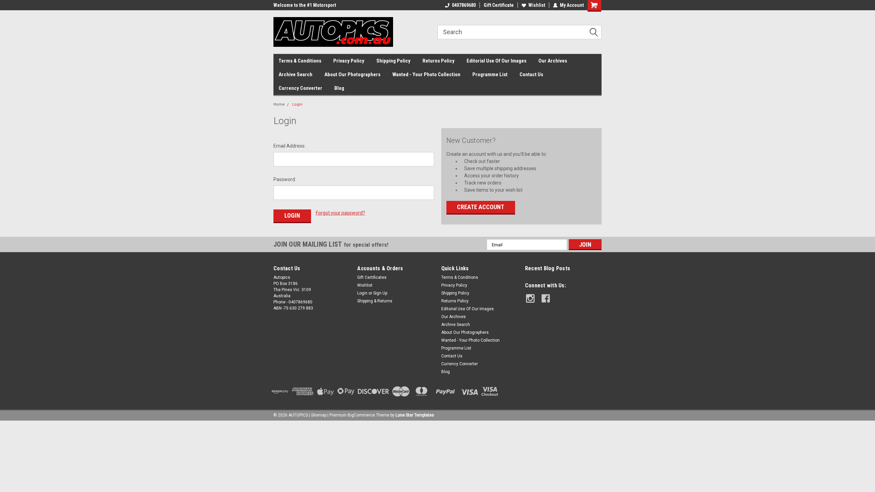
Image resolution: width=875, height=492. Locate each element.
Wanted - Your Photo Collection (426, 74)
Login (297, 104)
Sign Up (380, 293)
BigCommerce (361, 415)
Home (279, 104)
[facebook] (545, 298)
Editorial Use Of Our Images (496, 61)
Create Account (480, 206)
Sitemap (318, 415)
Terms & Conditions (300, 61)
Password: (284, 179)
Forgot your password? (340, 213)
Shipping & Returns (374, 301)
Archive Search (295, 74)
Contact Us (531, 74)
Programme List (490, 74)
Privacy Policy (348, 61)
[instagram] (530, 298)
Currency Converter (300, 88)
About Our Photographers (352, 74)
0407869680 (464, 5)
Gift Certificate (499, 5)
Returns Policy (438, 61)
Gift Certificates (372, 277)
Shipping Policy (393, 61)
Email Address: (289, 146)
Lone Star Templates (414, 415)
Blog (339, 88)
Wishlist (536, 5)
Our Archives (552, 61)
